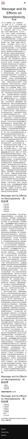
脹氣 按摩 (8, 37)
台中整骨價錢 (12, 338)
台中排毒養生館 (16, 184)
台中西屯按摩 (9, 170)
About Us (3, 435)
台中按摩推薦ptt (9, 223)
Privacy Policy (5, 432)
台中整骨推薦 (18, 126)
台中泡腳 (3, 309)
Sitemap (3, 429)
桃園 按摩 (8, 420)
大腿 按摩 (19, 282)
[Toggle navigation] (25, 2)
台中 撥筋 (19, 67)
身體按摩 (6, 98)
